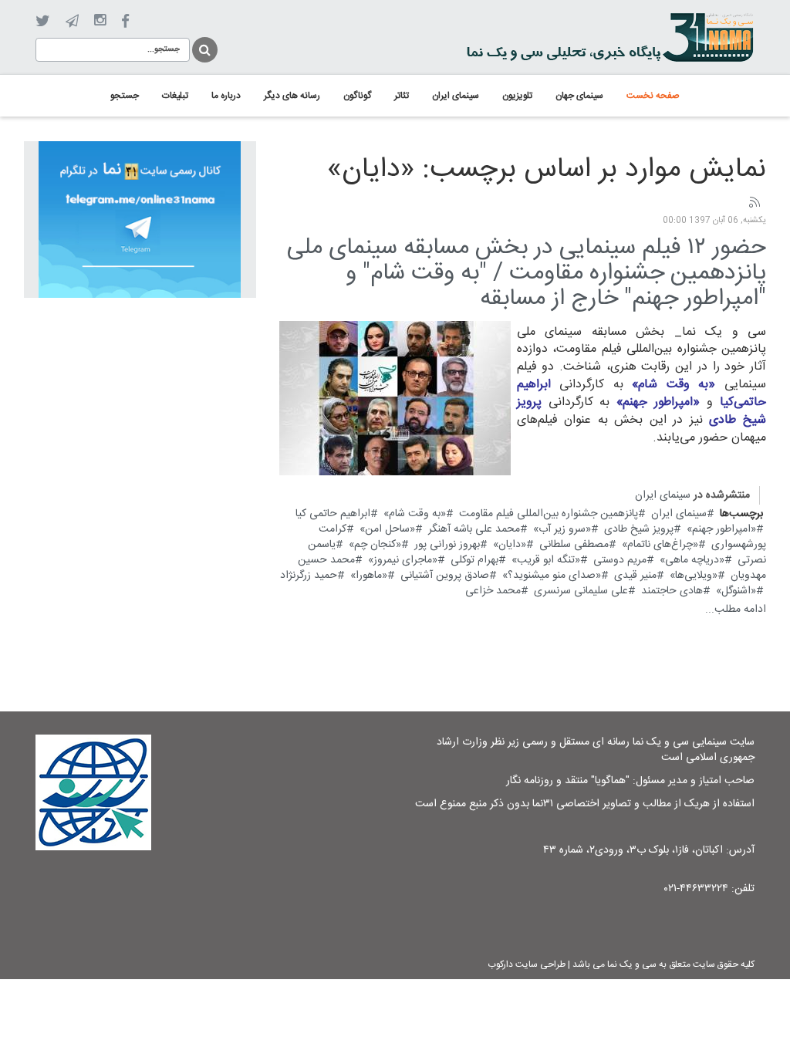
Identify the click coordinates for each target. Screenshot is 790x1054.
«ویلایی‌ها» (693, 575)
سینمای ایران (662, 495)
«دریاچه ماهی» (692, 560)
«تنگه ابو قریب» (545, 560)
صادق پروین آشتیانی (444, 575)
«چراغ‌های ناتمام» (660, 544)
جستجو (204, 47)
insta (100, 21)
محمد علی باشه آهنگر (474, 529)
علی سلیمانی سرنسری (581, 591)
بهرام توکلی (474, 560)
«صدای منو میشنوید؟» (551, 575)
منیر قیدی (635, 575)
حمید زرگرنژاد (308, 575)
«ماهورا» (368, 575)
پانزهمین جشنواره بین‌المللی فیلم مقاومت (548, 514)
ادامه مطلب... (735, 609)
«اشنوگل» (736, 591)
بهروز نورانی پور (447, 544)
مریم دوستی (620, 560)
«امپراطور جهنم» (721, 529)
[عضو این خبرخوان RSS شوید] (754, 203)
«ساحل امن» (387, 529)
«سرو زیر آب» (562, 529)
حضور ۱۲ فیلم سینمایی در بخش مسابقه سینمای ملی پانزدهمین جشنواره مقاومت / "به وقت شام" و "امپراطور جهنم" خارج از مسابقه (526, 273)
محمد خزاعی (493, 591)
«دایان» (509, 544)
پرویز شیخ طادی (639, 529)
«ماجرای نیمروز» (402, 560)
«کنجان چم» (375, 544)
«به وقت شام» (414, 514)
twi (42, 21)
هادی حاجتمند (672, 591)
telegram (72, 21)
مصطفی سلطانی (574, 544)
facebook (125, 21)
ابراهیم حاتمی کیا (332, 514)
